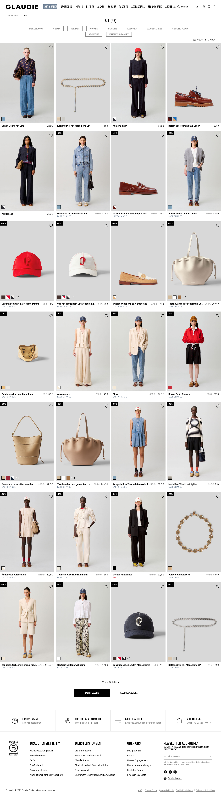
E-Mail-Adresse (171, 756)
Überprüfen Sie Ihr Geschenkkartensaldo (95, 775)
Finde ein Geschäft (136, 775)
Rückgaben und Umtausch (88, 755)
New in (57, 28)
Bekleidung (36, 28)
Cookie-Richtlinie (166, 790)
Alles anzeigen (129, 693)
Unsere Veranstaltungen (139, 765)
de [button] (197, 6)
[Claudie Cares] (13, 748)
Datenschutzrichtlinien (205, 790)
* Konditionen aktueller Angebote (46, 775)
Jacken (93, 28)
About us (93, 34)
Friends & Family (119, 34)
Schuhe (112, 28)
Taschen (132, 28)
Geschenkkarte (82, 770)
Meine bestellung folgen (42, 750)
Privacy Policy (150, 790)
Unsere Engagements (138, 760)
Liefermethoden (83, 750)
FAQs (32, 760)
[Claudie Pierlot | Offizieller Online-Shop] (22, 7)
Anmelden (210, 756)
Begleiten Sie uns (135, 770)
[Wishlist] (51, 47)
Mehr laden (92, 693)
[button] (50, 6)
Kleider (75, 28)
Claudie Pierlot (13, 16)
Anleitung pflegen (38, 770)
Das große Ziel (134, 750)
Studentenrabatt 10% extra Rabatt (92, 765)
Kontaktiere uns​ (38, 755)
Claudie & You (82, 760)
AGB (140, 790)
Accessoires (154, 28)
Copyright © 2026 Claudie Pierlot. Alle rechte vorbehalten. (31, 790)
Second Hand (180, 28)
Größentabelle (37, 765)
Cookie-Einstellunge (184, 790)
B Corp (130, 755)
